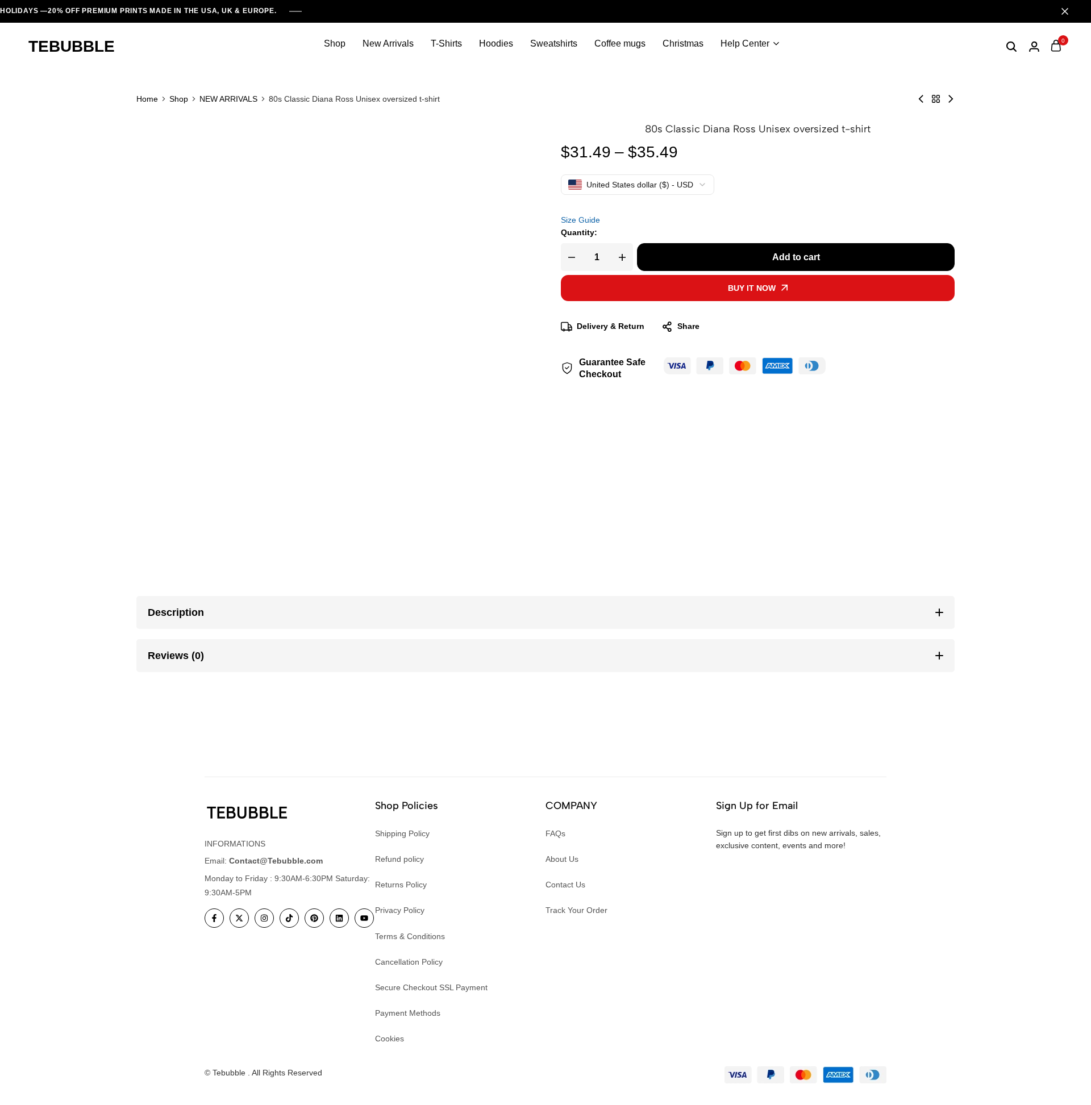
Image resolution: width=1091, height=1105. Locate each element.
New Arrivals (388, 43)
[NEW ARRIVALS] (936, 99)
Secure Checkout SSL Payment (431, 987)
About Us (562, 859)
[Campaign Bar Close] (1070, 11)
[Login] (1034, 46)
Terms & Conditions (410, 936)
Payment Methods (407, 1013)
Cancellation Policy (409, 961)
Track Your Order (576, 910)
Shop (334, 43)
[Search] (1011, 46)
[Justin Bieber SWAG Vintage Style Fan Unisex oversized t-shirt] (951, 99)
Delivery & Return (610, 326)
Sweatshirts (553, 43)
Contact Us (565, 884)
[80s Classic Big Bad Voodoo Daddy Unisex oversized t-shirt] (921, 99)
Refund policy (399, 859)
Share (688, 326)
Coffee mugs (620, 43)
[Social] (214, 918)
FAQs (555, 833)
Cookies (389, 1038)
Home (147, 99)
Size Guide (580, 219)
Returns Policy (401, 884)
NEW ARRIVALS (228, 99)
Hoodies (496, 43)
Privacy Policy (399, 910)
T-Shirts (446, 43)
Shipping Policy (402, 833)
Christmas (683, 43)
